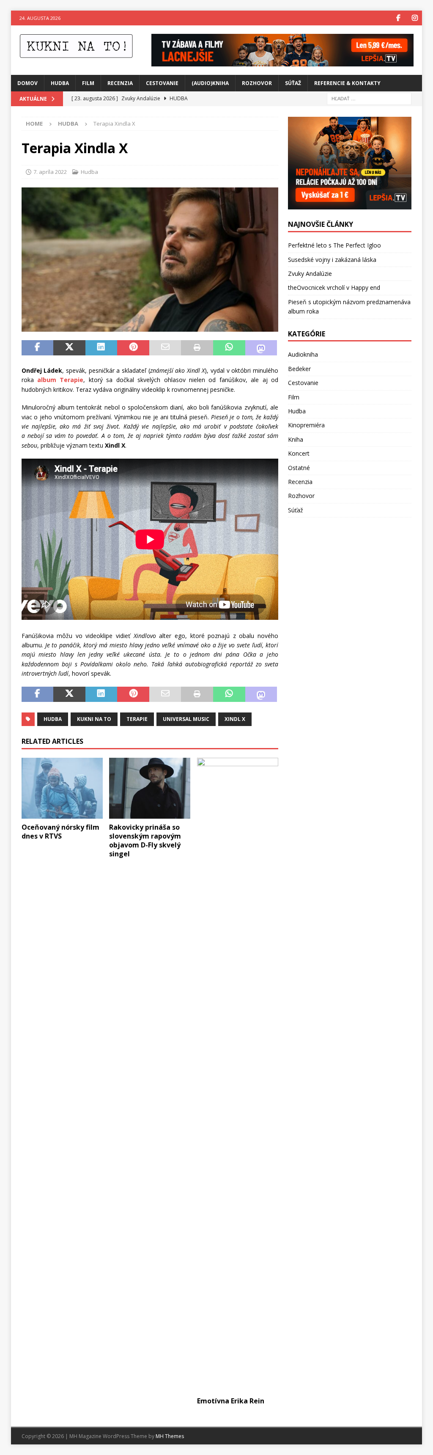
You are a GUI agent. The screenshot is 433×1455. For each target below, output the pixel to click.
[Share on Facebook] (38, 347)
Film (88, 83)
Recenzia (120, 83)
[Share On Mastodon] (261, 347)
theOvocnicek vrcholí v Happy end (334, 287)
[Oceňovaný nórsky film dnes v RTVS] (62, 788)
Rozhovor (257, 83)
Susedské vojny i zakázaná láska (332, 260)
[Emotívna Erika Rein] (237, 1075)
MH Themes (170, 1436)
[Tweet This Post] (69, 347)
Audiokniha (303, 354)
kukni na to (94, 719)
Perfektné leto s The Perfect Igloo (334, 245)
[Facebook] (398, 18)
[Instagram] (414, 18)
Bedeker (299, 369)
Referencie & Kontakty (347, 83)
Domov (27, 83)
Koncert (299, 453)
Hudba (60, 83)
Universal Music (186, 719)
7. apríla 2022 (50, 172)
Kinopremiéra (306, 425)
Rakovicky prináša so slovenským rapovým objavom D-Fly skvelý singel (145, 840)
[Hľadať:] (369, 98)
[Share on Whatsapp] (229, 347)
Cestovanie (162, 83)
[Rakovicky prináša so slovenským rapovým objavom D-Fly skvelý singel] (149, 788)
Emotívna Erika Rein (230, 1400)
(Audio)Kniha (210, 83)
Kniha (295, 439)
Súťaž (293, 83)
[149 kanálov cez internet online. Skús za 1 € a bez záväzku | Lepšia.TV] (282, 61)
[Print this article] (197, 347)
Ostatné (299, 468)
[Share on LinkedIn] (101, 347)
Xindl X (235, 719)
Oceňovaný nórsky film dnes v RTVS (60, 831)
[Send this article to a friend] (165, 347)
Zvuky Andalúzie (310, 274)
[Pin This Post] (133, 347)
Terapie (137, 719)
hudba (53, 719)
